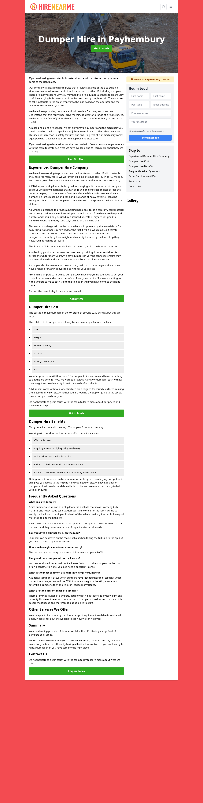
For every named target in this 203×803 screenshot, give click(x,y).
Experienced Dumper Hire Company (149, 156)
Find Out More (76, 159)
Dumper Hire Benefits (141, 166)
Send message (150, 137)
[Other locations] (163, 7)
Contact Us (76, 298)
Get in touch (101, 48)
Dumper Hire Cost (139, 161)
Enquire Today (76, 671)
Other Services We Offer (142, 176)
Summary (134, 181)
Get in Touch (76, 413)
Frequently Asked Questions (144, 171)
